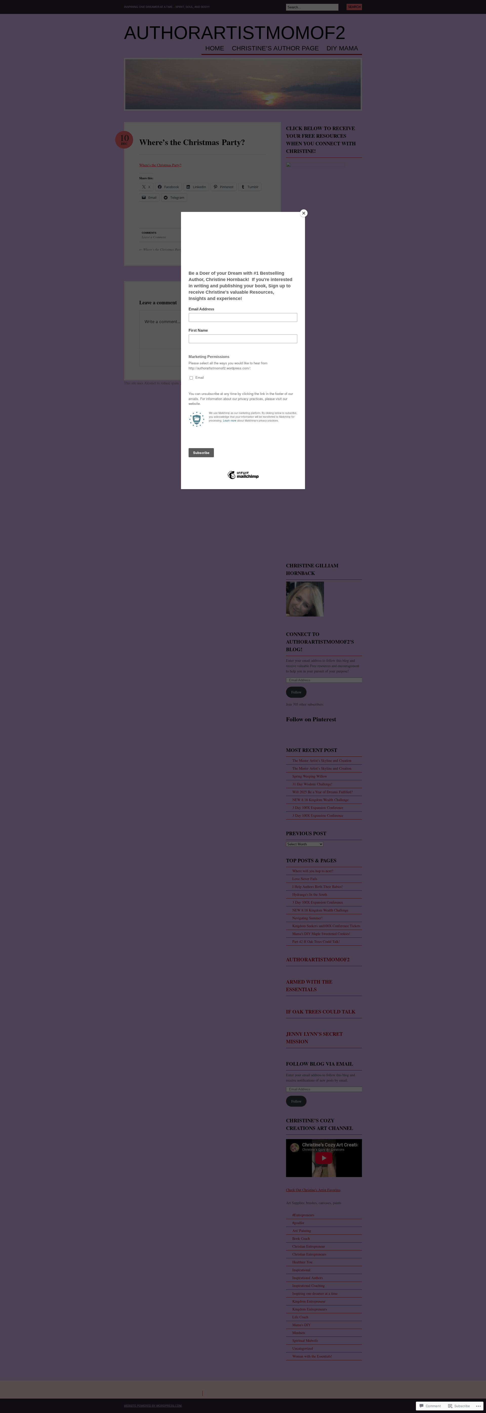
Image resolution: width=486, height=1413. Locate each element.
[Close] (304, 213)
